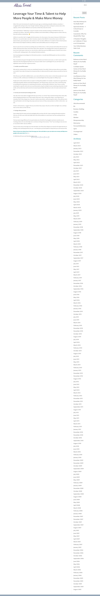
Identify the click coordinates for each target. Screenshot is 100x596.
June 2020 (76, 199)
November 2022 (78, 151)
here (28, 133)
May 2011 (76, 418)
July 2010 (76, 446)
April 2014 (76, 342)
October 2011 (77, 404)
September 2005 (78, 587)
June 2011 (76, 415)
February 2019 (77, 221)
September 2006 (78, 558)
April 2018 (76, 241)
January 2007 (77, 547)
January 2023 (77, 148)
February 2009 (77, 483)
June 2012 (76, 384)
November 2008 (78, 488)
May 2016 (76, 297)
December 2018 (78, 227)
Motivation (76, 123)
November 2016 (78, 283)
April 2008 (76, 505)
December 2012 (78, 373)
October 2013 (77, 351)
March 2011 (76, 424)
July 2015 (76, 317)
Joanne (75, 83)
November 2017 (78, 252)
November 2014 (78, 331)
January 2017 (77, 280)
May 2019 (76, 216)
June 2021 (76, 174)
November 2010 (78, 435)
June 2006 (76, 561)
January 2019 (77, 224)
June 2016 (76, 294)
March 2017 (76, 275)
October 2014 (77, 334)
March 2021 (76, 182)
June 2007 (76, 533)
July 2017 (76, 264)
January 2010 (77, 457)
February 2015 (77, 325)
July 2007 (76, 530)
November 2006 (78, 553)
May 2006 (76, 564)
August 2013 (77, 353)
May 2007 (76, 536)
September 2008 (78, 494)
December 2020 (78, 185)
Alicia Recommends (79, 103)
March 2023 (77, 146)
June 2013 (76, 359)
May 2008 (76, 502)
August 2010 (77, 443)
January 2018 (77, 250)
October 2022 (77, 154)
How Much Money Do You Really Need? (80, 62)
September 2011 (78, 407)
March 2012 (76, 393)
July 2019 (76, 213)
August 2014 (77, 337)
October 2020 (77, 188)
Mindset (75, 117)
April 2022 (76, 162)
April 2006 (76, 567)
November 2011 (78, 401)
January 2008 (77, 514)
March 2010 (77, 452)
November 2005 (78, 581)
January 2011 (77, 429)
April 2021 (76, 179)
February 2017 (77, 278)
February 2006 (77, 572)
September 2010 (78, 440)
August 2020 (77, 193)
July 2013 (76, 356)
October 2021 (77, 168)
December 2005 (78, 578)
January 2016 (77, 308)
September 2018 (78, 230)
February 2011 (77, 426)
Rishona (75, 59)
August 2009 (77, 471)
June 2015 (76, 320)
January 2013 (77, 370)
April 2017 (76, 272)
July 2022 (76, 157)
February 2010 (77, 455)
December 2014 (78, 328)
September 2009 (78, 469)
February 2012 (77, 396)
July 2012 (76, 382)
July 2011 (76, 412)
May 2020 (76, 202)
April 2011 (76, 421)
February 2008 (77, 511)
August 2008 (77, 497)
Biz (74, 106)
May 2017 (76, 269)
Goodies (75, 112)
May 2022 (76, 160)
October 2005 (77, 584)
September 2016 (78, 289)
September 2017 (78, 258)
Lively (75, 115)
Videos (75, 134)
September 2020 (78, 191)
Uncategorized (77, 131)
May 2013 (76, 362)
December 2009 (78, 460)
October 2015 (77, 314)
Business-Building (78, 109)
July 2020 (76, 196)
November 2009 (78, 463)
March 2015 (76, 323)
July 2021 (76, 171)
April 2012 (76, 390)
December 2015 (78, 311)
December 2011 (78, 398)
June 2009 (76, 477)
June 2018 (76, 236)
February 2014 (77, 348)
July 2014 (76, 339)
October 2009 (77, 466)
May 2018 (76, 238)
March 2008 (77, 508)
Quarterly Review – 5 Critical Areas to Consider (79, 29)
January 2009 (77, 485)
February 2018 (77, 247)
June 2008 (76, 499)
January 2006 (77, 575)
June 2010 (76, 449)
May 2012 (76, 387)
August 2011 (77, 410)
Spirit (75, 129)
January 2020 (77, 210)
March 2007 (77, 542)
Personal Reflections (79, 126)
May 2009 (76, 480)
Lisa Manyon (77, 76)
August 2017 (77, 261)
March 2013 (76, 365)
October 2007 (77, 522)
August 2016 (77, 292)
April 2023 (76, 143)
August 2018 (77, 233)
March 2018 (77, 244)
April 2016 (76, 300)
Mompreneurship (78, 120)
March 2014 (77, 345)
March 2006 (77, 570)
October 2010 (77, 438)
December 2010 (78, 432)
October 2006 (77, 556)
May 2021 (76, 177)
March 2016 (77, 303)
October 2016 (77, 286)
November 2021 (78, 165)
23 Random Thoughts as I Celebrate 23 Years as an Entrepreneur (80, 41)
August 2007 (77, 528)
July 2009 (76, 474)
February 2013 (77, 368)
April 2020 (76, 205)
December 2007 (78, 516)
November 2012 (78, 376)
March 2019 (77, 219)
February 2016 (77, 306)
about (85, 5)
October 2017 (77, 255)
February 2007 (77, 544)
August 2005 (77, 589)
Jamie (75, 90)
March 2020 (77, 207)
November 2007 (78, 519)
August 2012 (77, 379)
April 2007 (76, 539)
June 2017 (76, 266)
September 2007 (78, 525)
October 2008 (77, 491)
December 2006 (78, 550)
